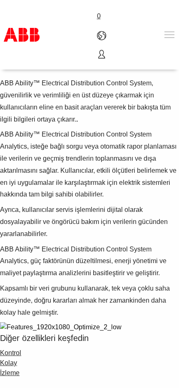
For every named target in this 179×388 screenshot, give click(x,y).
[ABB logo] (21, 35)
